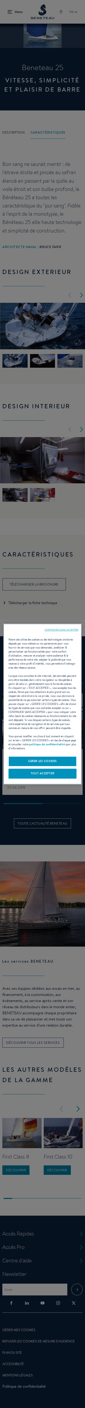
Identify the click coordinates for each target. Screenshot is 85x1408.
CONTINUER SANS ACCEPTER (61, 629)
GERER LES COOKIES (42, 761)
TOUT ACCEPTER (42, 773)
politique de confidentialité (47, 744)
